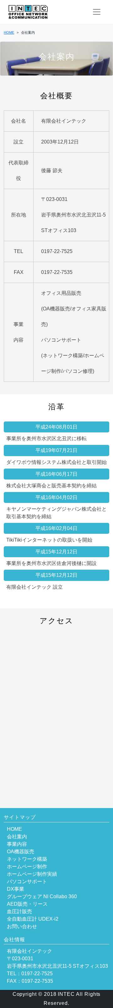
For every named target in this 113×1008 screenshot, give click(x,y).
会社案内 (17, 836)
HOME (14, 829)
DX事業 (15, 889)
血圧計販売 (19, 911)
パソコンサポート (27, 881)
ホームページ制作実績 (32, 874)
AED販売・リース (27, 904)
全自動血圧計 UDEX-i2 (32, 919)
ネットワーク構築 (27, 859)
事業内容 (17, 844)
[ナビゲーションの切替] (96, 12)
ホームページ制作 (27, 866)
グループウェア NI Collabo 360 (42, 896)
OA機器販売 (20, 851)
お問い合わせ (22, 926)
